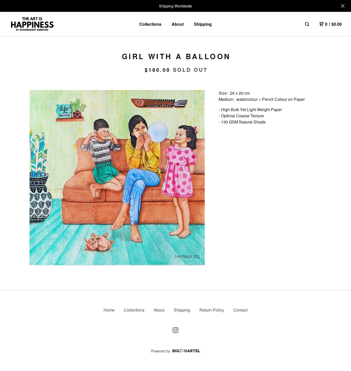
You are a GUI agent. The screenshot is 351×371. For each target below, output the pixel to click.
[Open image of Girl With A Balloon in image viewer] (117, 178)
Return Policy (211, 310)
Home (109, 310)
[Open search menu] (307, 24)
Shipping (203, 24)
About (178, 24)
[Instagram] (175, 330)
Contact (240, 310)
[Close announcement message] (343, 6)
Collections (150, 24)
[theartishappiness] (32, 24)
